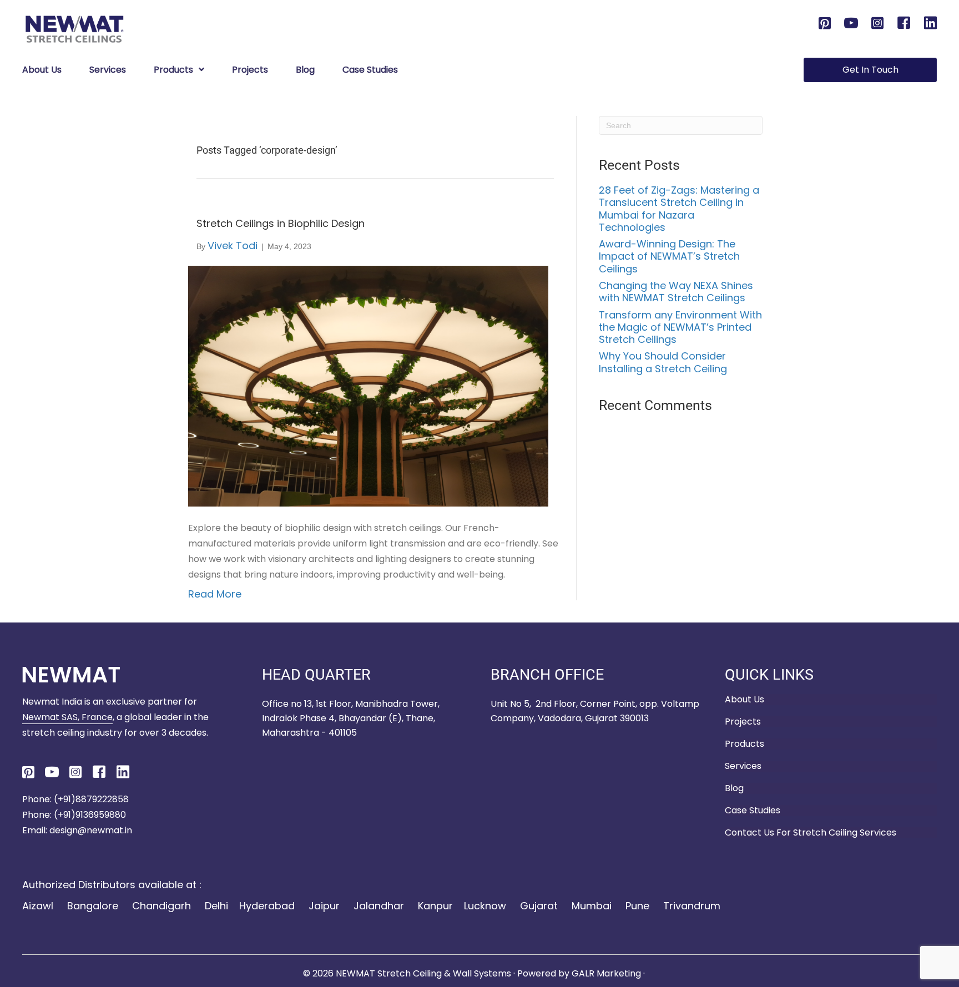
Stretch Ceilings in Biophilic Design (280, 223)
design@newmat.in (90, 830)
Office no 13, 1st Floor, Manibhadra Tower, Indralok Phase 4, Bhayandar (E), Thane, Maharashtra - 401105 (351, 718)
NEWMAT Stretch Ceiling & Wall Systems (423, 973)
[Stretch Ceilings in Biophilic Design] (368, 385)
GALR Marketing (607, 973)
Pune (637, 906)
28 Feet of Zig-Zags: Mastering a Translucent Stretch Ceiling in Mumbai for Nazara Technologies (679, 208)
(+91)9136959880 (90, 814)
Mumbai (592, 906)
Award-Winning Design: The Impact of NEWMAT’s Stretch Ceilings (669, 256)
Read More (214, 594)
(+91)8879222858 (90, 799)
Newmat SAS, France (67, 717)
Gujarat (539, 906)
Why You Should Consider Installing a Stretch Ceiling (663, 362)
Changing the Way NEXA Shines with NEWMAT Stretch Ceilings (676, 292)
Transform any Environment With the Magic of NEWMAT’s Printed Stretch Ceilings (680, 327)
